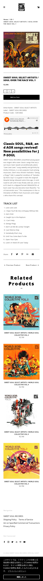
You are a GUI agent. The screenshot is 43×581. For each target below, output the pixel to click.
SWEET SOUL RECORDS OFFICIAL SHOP (24, 553)
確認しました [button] (21, 577)
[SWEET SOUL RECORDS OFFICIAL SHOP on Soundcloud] (16, 542)
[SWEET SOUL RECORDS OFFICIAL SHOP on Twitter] (12, 542)
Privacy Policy (9, 526)
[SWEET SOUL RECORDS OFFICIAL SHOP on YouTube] (24, 542)
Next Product (31, 265)
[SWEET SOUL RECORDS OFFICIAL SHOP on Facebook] (4, 542)
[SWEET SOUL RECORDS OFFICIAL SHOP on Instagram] (8, 542)
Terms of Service (26, 519)
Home (6, 19)
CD (11, 19)
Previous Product (13, 265)
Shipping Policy (10, 519)
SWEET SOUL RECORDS (13, 516)
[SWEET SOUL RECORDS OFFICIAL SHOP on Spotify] (20, 542)
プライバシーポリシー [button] (17, 571)
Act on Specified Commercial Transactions (21, 523)
